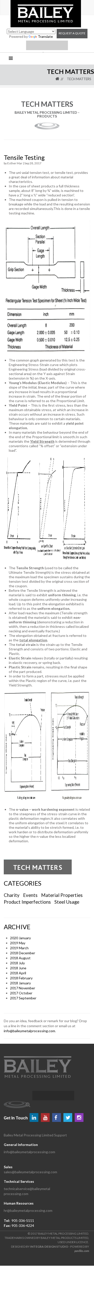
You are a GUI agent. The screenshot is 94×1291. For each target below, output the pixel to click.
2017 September (23, 998)
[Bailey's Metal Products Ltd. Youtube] (45, 1117)
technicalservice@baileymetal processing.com (27, 1191)
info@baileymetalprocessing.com (29, 1031)
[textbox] (53, 1095)
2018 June (18, 968)
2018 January (20, 983)
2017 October (21, 993)
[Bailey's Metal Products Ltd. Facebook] (56, 1117)
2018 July (17, 963)
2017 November (22, 988)
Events (30, 895)
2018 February (21, 978)
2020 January (20, 938)
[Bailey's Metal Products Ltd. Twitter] (67, 1117)
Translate (45, 36)
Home (60, 79)
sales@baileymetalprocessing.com (30, 1172)
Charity (12, 895)
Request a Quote (72, 33)
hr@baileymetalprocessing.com (28, 1210)
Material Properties (62, 895)
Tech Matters (79, 79)
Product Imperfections (28, 902)
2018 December (22, 953)
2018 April (18, 973)
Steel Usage (66, 902)
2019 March (19, 948)
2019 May (17, 943)
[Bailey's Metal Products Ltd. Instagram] (79, 1117)
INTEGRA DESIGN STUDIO (49, 1246)
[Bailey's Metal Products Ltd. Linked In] (34, 1117)
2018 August (20, 958)
